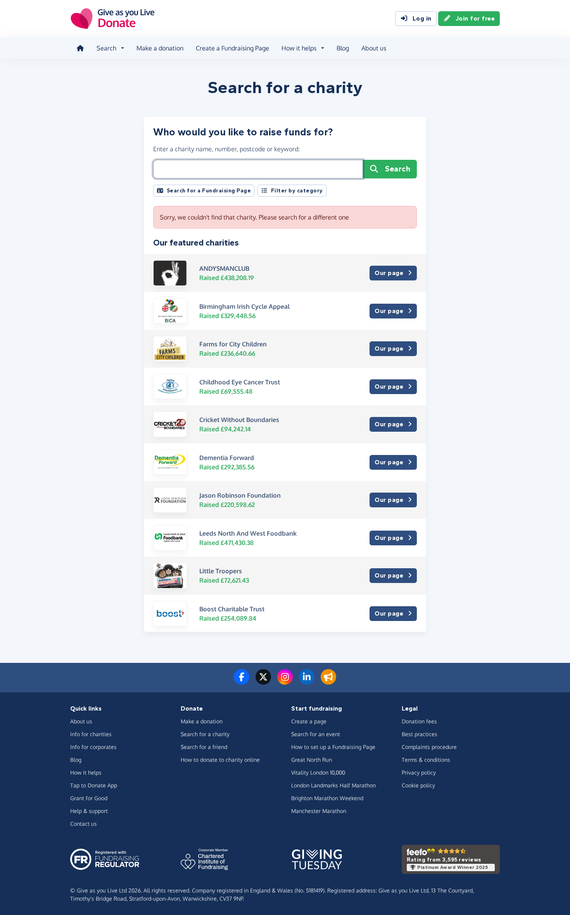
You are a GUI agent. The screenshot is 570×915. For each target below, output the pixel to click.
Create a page (308, 721)
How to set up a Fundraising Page (333, 747)
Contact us (83, 823)
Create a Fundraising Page (232, 48)
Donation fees (419, 721)
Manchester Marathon (318, 811)
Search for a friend (204, 747)
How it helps (86, 772)
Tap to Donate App (93, 785)
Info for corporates (93, 747)
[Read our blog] (328, 681)
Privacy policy (419, 772)
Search (397, 168)
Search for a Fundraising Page (209, 190)
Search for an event (315, 734)
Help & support (89, 811)
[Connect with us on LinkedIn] (306, 681)
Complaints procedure (429, 747)
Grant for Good (88, 798)
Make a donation (159, 48)
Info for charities (91, 734)
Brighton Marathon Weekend (327, 798)
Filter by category (297, 190)
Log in (422, 18)
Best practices (419, 734)
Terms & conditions (426, 759)
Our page (389, 273)
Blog (343, 48)
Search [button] (106, 48)
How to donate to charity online (220, 759)
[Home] (80, 48)
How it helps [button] (299, 48)
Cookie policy (418, 785)
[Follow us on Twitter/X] (263, 681)
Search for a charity (205, 734)
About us (373, 48)
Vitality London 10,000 (318, 772)
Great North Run (311, 759)
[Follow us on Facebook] (241, 681)
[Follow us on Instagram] (285, 681)
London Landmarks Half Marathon (333, 785)
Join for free (475, 18)
